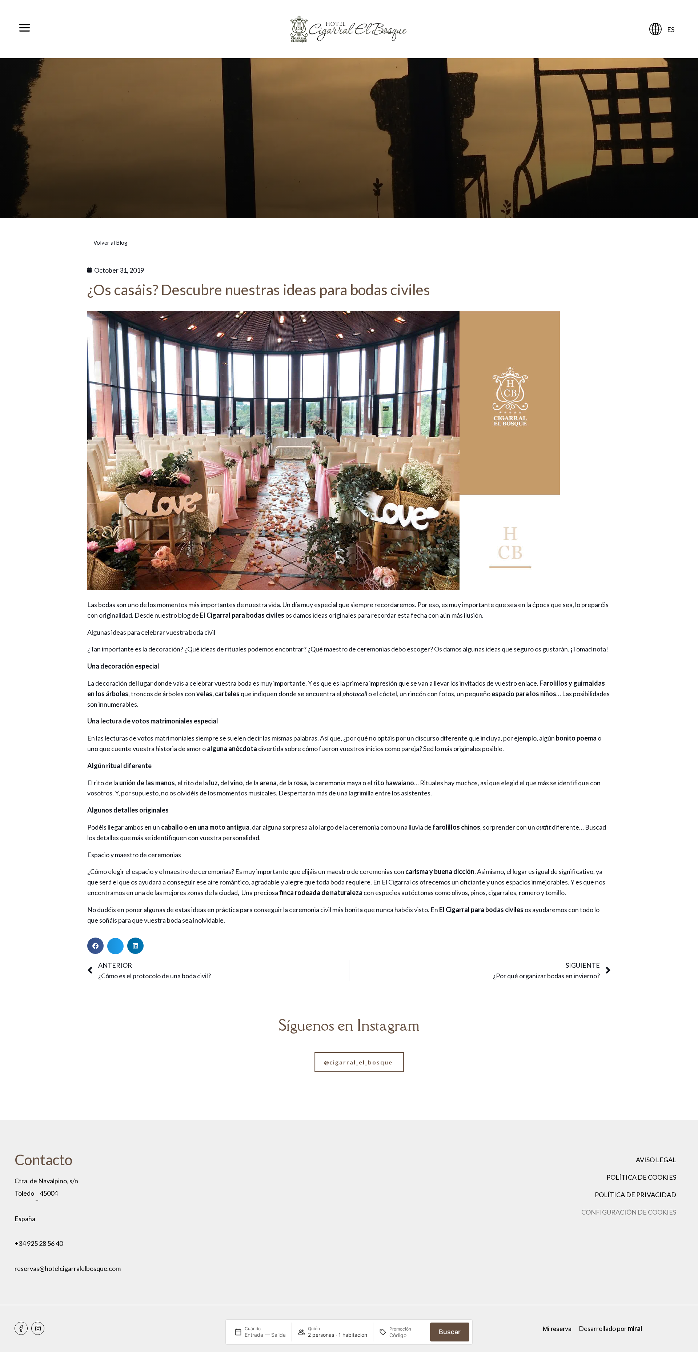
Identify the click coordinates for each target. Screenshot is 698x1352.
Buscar (450, 1332)
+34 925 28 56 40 (39, 1243)
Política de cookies (641, 1177)
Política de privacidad (635, 1195)
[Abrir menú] (24, 28)
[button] (95, 946)
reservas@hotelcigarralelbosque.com (68, 1268)
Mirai (635, 1328)
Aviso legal (656, 1160)
